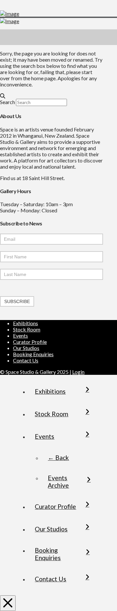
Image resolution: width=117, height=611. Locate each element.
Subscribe (17, 301)
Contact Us (25, 360)
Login (78, 372)
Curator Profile (30, 342)
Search (7, 102)
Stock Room (26, 329)
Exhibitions (25, 323)
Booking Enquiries (33, 354)
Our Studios (26, 348)
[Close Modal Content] (8, 603)
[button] (109, 37)
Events (20, 335)
